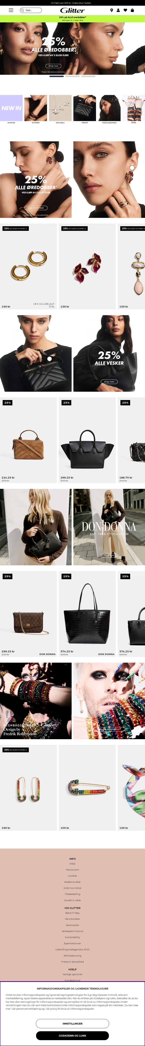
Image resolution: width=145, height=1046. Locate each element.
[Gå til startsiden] (72, 10)
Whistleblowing (73, 956)
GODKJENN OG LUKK (72, 1035)
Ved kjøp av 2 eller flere (72, 20)
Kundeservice (72, 980)
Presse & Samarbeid (72, 962)
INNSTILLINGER (72, 1023)
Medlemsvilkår (72, 882)
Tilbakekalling (72, 894)
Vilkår (72, 864)
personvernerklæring (28, 1008)
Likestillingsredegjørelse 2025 (73, 949)
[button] (120, 10)
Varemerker (72, 925)
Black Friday (72, 913)
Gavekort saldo (72, 900)
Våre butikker (72, 919)
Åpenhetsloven (72, 943)
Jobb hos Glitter (72, 888)
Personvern (72, 870)
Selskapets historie (72, 931)
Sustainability (72, 937)
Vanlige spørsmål (72, 974)
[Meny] (11, 10)
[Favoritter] (127, 10)
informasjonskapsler (82, 1008)
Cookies (72, 876)
